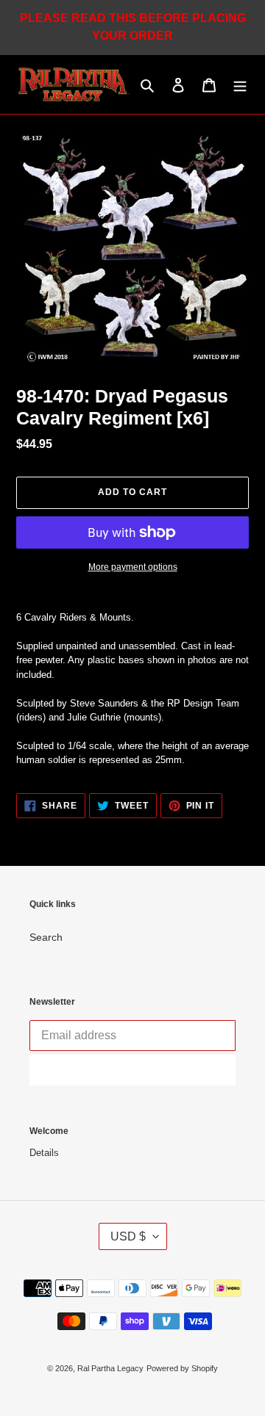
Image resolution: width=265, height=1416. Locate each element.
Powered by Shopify (182, 1368)
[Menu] (240, 85)
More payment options (132, 567)
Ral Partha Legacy (110, 1368)
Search (46, 937)
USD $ (128, 1236)
